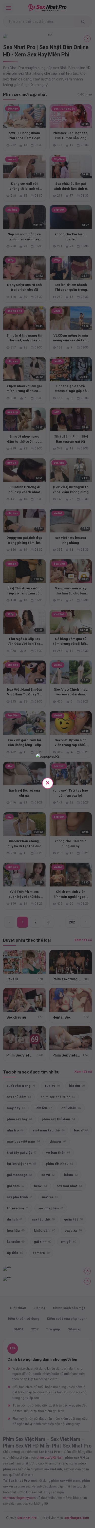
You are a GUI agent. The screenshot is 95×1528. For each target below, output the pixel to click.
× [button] (48, 782)
